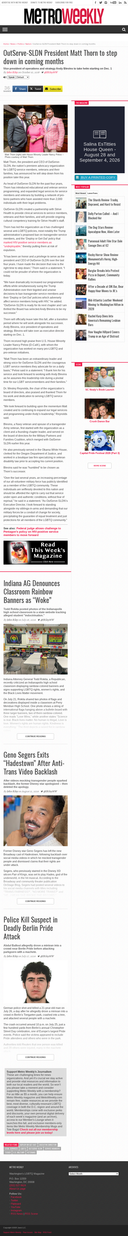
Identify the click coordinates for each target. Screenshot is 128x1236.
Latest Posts (92, 193)
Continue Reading (35, 736)
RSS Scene (31, 1213)
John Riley (12, 72)
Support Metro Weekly (12, 1232)
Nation (28, 44)
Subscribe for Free (64, 2)
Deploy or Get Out (28, 1144)
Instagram (16, 1210)
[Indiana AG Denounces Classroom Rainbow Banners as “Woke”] (36, 673)
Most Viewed (81, 193)
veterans (31, 1152)
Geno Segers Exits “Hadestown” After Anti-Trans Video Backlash (34, 763)
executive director (47, 1144)
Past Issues (28, 1232)
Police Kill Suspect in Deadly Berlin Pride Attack (31, 927)
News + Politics (17, 44)
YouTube (15, 1207)
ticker (8, 1152)
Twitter (14, 1200)
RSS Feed (47, 1232)
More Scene (100, 466)
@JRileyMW (51, 72)
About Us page (17, 1188)
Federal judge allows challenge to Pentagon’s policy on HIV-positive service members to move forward (32, 532)
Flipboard (16, 1203)
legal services (11, 1148)
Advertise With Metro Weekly (15, 2)
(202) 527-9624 (17, 1185)
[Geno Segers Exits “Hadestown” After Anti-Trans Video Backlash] (36, 845)
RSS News (17, 1213)
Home (6, 44)
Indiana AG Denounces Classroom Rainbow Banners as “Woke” (32, 591)
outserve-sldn (35, 1148)
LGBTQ (23, 1148)
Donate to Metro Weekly (41, 2)
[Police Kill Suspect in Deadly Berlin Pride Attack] (36, 1002)
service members (52, 1148)
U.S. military (18, 1152)
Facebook (16, 1197)
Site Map (37, 1232)
